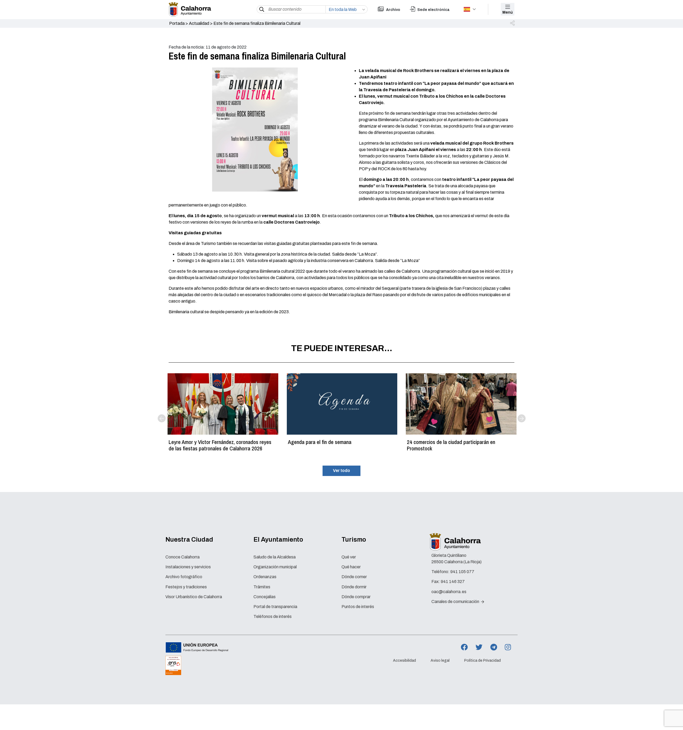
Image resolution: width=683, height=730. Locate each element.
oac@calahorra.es (448, 591)
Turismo (354, 539)
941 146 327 (453, 581)
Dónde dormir (354, 587)
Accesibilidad (404, 660)
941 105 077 (462, 571)
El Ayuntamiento (278, 539)
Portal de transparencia (275, 606)
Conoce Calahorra (182, 557)
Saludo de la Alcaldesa (274, 557)
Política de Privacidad (482, 660)
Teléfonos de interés (272, 616)
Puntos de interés (358, 606)
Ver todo (341, 470)
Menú (507, 12)
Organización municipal (275, 567)
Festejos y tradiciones (186, 587)
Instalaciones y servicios (188, 567)
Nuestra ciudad (189, 539)
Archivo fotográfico (183, 576)
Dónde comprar (356, 596)
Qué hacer (351, 567)
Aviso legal (440, 660)
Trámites (261, 587)
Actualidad (199, 23)
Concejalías (264, 596)
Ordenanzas (264, 576)
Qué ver (349, 557)
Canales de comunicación (455, 601)
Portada (177, 23)
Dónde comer (354, 576)
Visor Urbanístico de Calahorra (193, 596)
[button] (512, 23)
